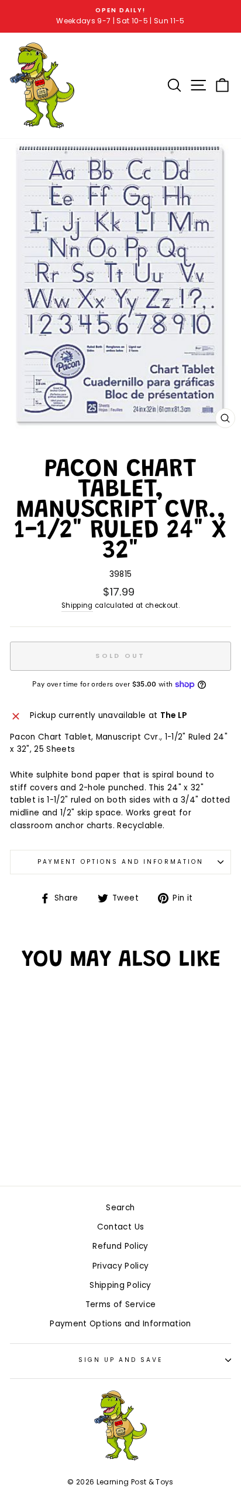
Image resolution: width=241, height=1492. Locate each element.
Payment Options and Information (120, 861)
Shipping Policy (120, 1285)
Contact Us (120, 1226)
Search (120, 1207)
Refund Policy (120, 1246)
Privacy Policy (120, 1266)
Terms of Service (120, 1304)
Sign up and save (120, 1360)
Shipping (77, 605)
